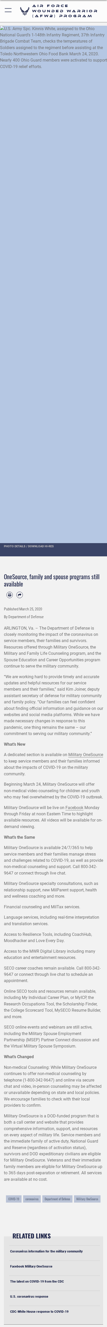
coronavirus (31, 1198)
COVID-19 (13, 1198)
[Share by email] (19, 595)
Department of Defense (57, 1198)
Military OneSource (85, 754)
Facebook (74, 807)
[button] (8, 11)
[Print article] (9, 595)
